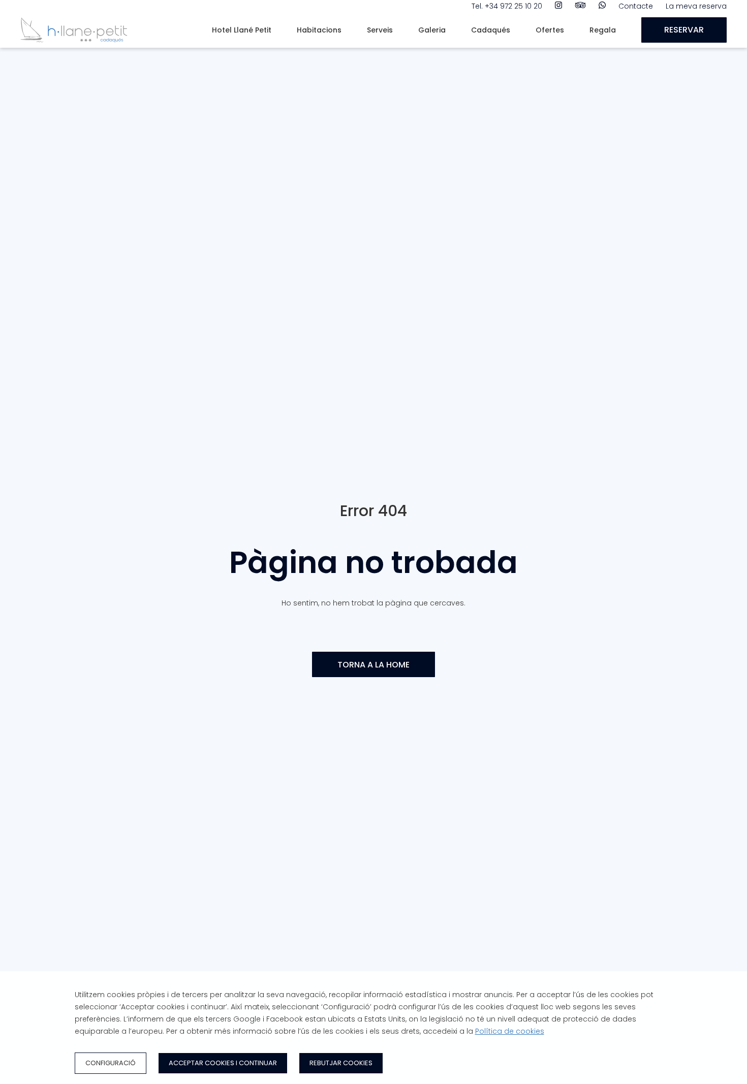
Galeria (432, 30)
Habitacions (319, 30)
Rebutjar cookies (340, 1063)
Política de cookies (509, 1031)
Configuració (110, 1063)
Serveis (380, 30)
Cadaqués (490, 30)
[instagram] (558, 6)
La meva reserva (696, 6)
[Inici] (73, 45)
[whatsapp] (602, 6)
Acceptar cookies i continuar (223, 1063)
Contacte (635, 6)
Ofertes (550, 30)
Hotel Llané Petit (241, 30)
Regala (602, 30)
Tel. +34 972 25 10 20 (507, 6)
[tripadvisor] (580, 6)
